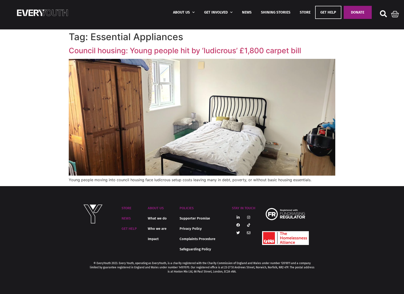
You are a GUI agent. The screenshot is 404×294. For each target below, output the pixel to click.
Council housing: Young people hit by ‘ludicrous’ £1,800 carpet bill (185, 50)
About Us (181, 12)
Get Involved (216, 12)
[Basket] (395, 13)
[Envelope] (248, 232)
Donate (357, 12)
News (247, 12)
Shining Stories (275, 12)
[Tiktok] (248, 225)
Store (305, 12)
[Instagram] (248, 217)
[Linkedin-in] (238, 217)
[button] (155, 208)
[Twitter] (238, 232)
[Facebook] (238, 225)
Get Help (328, 12)
